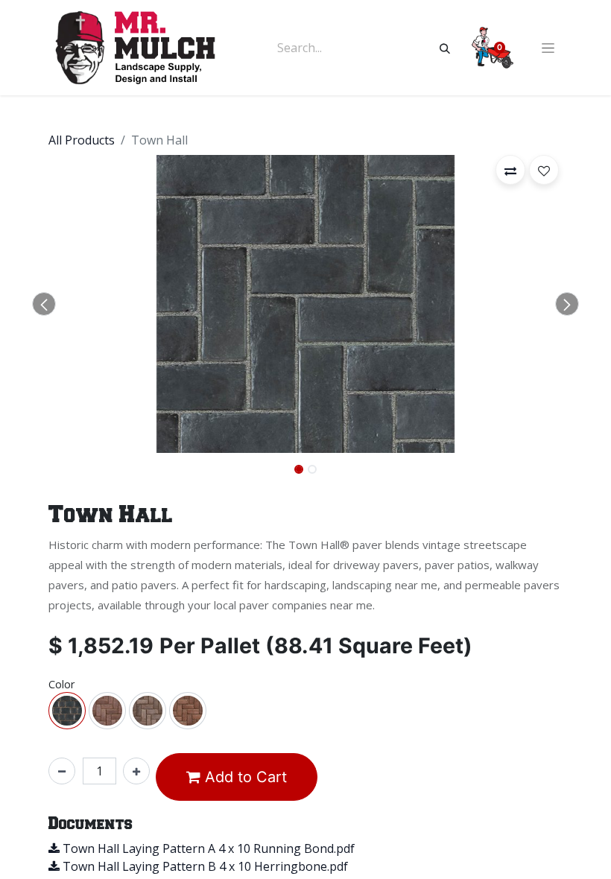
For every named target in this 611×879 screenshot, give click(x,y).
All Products (81, 140)
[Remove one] (61, 771)
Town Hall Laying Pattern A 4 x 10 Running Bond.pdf (207, 848)
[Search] (445, 47)
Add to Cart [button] (243, 777)
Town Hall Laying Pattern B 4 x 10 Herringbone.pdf (204, 866)
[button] (44, 304)
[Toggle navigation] (548, 48)
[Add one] (136, 771)
